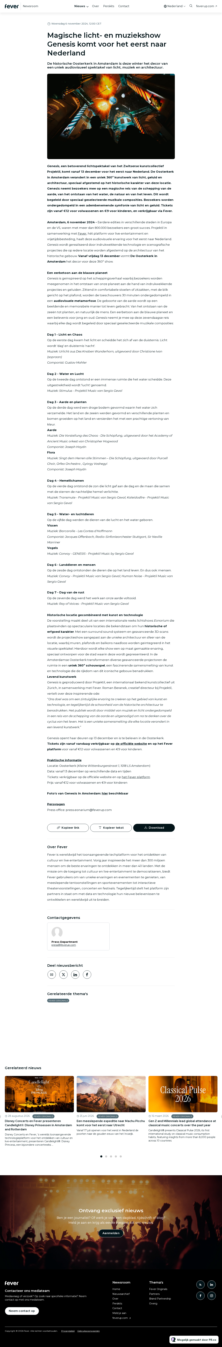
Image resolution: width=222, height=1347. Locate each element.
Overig (153, 1303)
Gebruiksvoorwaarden (88, 1331)
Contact (123, 6)
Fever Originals (58, 1000)
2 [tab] (106, 1156)
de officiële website (131, 743)
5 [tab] (121, 1156)
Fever (82, 233)
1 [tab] (101, 1156)
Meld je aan (119, 1313)
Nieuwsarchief (121, 1294)
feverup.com (205, 6)
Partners (154, 1294)
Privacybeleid (68, 1331)
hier (105, 793)
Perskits (108, 6)
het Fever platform (136, 777)
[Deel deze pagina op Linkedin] (75, 974)
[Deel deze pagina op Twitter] (63, 974)
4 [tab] (116, 1156)
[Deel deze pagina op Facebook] (87, 974)
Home (116, 1289)
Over (95, 6)
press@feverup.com (64, 945)
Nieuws (79, 6)
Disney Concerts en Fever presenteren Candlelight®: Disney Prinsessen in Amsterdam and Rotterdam (38, 1125)
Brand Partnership (160, 1298)
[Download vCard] (103, 928)
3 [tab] (111, 1156)
